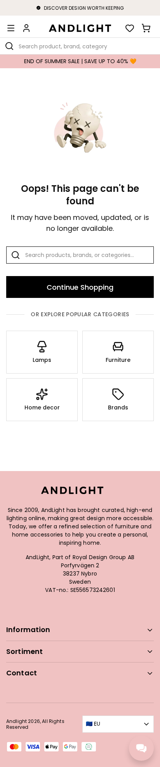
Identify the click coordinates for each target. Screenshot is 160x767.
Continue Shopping (80, 287)
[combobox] (80, 46)
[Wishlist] (129, 28)
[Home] (80, 28)
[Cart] (146, 28)
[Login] (26, 28)
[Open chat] (141, 748)
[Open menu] (11, 28)
